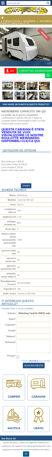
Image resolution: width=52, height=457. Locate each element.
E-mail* (12, 330)
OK (26, 454)
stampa (26, 186)
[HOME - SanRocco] (26, 10)
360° (12, 70)
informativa (33, 361)
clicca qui (31, 446)
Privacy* (11, 356)
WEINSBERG (29, 21)
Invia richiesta (33, 365)
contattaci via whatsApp (35, 70)
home (2, 17)
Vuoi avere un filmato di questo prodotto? (26, 104)
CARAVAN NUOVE (11, 21)
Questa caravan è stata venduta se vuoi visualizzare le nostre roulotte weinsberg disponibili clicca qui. (22, 135)
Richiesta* (10, 342)
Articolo (12, 313)
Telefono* (11, 336)
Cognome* (10, 325)
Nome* (12, 319)
